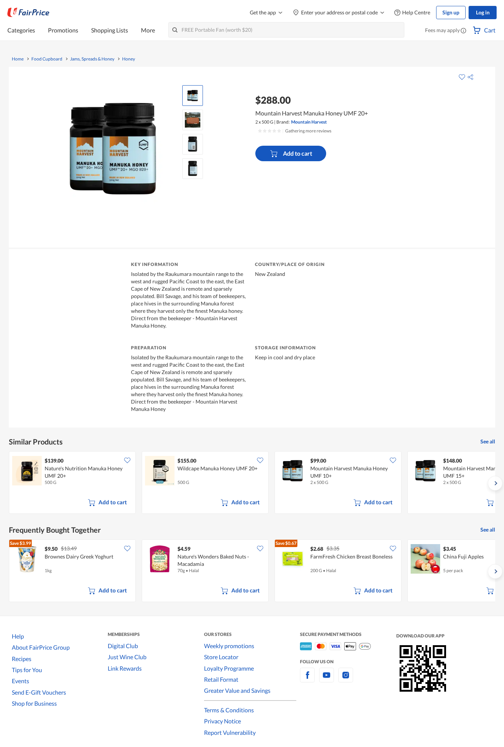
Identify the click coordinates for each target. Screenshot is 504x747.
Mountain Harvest (309, 122)
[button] (463, 31)
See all (487, 441)
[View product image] (193, 95)
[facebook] (307, 679)
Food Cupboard (46, 59)
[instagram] (345, 679)
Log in (483, 12)
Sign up (450, 12)
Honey (128, 59)
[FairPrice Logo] (28, 12)
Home (18, 59)
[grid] (252, 483)
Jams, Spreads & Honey (92, 59)
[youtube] (326, 679)
